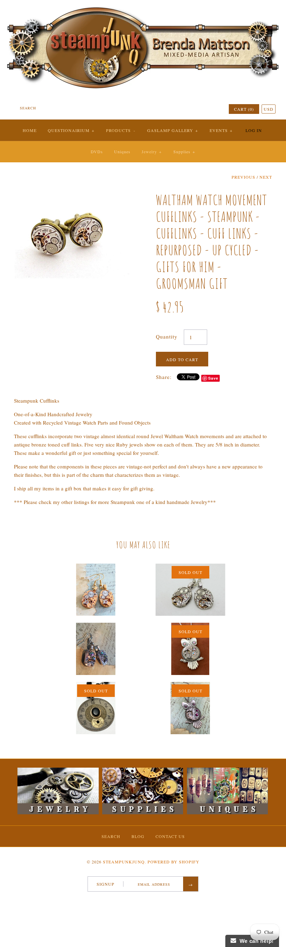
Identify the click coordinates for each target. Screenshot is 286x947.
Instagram (154, 901)
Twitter (136, 901)
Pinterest (145, 901)
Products (120, 130)
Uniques (122, 151)
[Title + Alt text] (57, 812)
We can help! (255, 941)
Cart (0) (244, 109)
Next (265, 177)
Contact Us (170, 836)
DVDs (97, 151)
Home (30, 130)
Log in (254, 130)
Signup (105, 884)
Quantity (167, 336)
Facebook (127, 901)
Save (213, 378)
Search (110, 836)
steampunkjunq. (124, 861)
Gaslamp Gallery (172, 130)
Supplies (184, 151)
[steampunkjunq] (143, 5)
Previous (243, 177)
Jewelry (152, 151)
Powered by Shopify (174, 861)
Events (221, 130)
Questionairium (71, 130)
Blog (137, 836)
